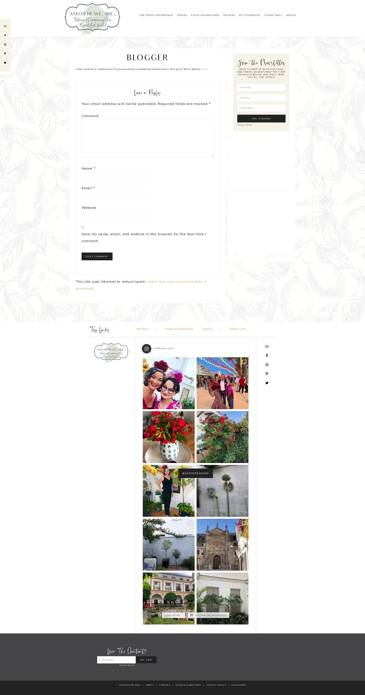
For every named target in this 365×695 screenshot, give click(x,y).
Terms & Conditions (188, 685)
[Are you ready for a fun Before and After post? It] (169, 545)
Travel (207, 329)
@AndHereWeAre (195, 473)
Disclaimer (239, 685)
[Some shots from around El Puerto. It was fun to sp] (222, 545)
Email (88, 188)
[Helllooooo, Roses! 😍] (222, 437)
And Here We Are (97, 18)
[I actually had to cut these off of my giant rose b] (169, 437)
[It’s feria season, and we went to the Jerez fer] (169, 491)
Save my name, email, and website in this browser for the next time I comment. (144, 237)
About (150, 685)
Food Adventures (180, 329)
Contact (164, 685)
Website (89, 207)
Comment (90, 116)
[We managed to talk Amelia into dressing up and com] (222, 383)
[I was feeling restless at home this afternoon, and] (222, 598)
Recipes (142, 329)
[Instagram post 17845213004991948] (169, 383)
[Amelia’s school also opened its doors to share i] (169, 598)
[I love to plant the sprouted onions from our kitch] (222, 491)
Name (88, 168)
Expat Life (238, 329)
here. (205, 69)
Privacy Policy (244, 125)
